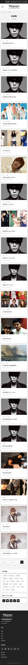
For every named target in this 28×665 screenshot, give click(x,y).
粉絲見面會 (8, 94)
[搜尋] (25, 2)
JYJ (3, 589)
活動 (4, 94)
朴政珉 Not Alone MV (9, 258)
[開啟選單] (2, 6)
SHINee (16, 578)
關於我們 (3, 652)
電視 (4, 121)
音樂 (4, 67)
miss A (22, 586)
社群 (7, 40)
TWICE (7, 589)
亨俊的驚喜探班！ (8, 473)
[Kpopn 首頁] (14, 7)
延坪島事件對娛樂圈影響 (9, 365)
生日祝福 (18, 575)
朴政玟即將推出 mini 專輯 (10, 553)
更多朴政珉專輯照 (8, 446)
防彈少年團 (5, 584)
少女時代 (5, 575)
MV (6, 255)
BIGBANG (5, 578)
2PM (21, 578)
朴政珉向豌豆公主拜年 (9, 177)
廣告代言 (11, 578)
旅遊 (2, 638)
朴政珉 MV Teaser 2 (8, 285)
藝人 (4, 40)
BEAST (18, 581)
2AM (13, 586)
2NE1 (22, 581)
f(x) (10, 584)
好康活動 (3, 640)
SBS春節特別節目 (7, 312)
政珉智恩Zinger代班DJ (9, 231)
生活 (2, 633)
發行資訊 (8, 67)
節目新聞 (8, 121)
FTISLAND (5, 586)
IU (9, 586)
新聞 (2, 631)
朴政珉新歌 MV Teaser (9, 392)
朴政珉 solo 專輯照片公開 (10, 500)
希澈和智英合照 (7, 338)
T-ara (18, 586)
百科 (2, 635)
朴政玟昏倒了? (7, 526)
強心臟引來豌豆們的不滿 (9, 124)
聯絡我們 (3, 654)
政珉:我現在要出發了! (9, 43)
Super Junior (11, 575)
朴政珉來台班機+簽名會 (9, 97)
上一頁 (3, 562)
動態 (7, 228)
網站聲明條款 (4, 657)
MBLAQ (12, 589)
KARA (20, 584)
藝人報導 (8, 148)
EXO (4, 581)
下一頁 (14, 565)
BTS (8, 581)
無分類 (4, 443)
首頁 (2, 12)
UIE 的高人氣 (6, 150)
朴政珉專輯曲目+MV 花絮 (10, 419)
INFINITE (15, 584)
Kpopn (4, 45)
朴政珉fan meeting (8, 204)
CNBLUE (12, 581)
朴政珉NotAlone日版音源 (10, 70)
